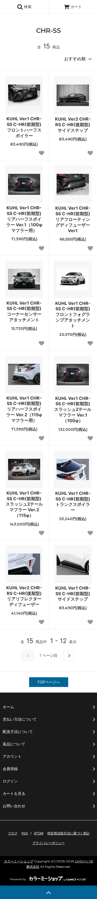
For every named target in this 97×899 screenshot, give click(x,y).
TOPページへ (48, 682)
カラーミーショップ (18, 861)
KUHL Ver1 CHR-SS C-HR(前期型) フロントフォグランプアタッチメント (73, 314)
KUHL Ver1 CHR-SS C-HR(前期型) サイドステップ (73, 593)
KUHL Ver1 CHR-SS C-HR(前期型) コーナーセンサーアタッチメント (24, 311)
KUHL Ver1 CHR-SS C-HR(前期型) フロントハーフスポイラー (24, 127)
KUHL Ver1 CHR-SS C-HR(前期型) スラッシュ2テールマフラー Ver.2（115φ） (24, 504)
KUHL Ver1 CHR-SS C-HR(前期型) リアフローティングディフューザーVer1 (73, 219)
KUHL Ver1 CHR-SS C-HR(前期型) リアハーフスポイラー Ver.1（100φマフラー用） (24, 219)
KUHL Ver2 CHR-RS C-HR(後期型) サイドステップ (73, 124)
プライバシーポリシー (48, 843)
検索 (27, 6)
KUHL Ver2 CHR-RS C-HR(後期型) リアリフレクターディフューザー (24, 596)
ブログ (13, 833)
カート (76, 6)
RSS (25, 833)
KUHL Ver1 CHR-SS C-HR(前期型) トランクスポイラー (73, 502)
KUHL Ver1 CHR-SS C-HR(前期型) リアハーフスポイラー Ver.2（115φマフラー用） (24, 409)
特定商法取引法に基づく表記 (68, 833)
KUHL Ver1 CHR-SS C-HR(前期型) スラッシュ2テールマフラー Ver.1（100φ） (73, 409)
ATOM (38, 833)
